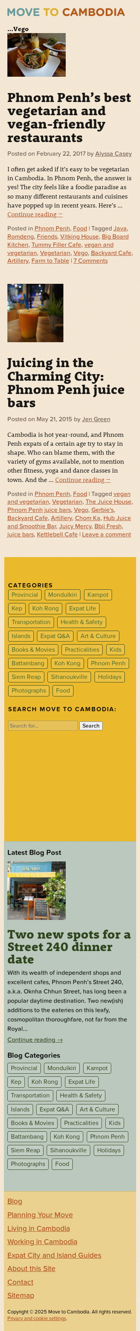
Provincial (25, 595)
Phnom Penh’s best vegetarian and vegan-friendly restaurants (69, 117)
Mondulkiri (62, 595)
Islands (21, 636)
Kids (115, 650)
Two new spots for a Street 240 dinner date (69, 946)
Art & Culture (98, 636)
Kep (17, 608)
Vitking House (79, 237)
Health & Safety (82, 622)
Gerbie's (102, 510)
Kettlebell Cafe (57, 534)
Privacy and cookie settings (36, 1318)
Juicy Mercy (75, 526)
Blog (14, 1201)
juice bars (20, 534)
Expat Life (82, 608)
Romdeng (20, 237)
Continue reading (35, 214)
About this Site (31, 1268)
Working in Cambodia (42, 1242)
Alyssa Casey (113, 154)
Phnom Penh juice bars (39, 510)
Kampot (98, 595)
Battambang (28, 663)
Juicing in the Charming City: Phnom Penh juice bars (66, 382)
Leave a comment (106, 534)
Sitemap (20, 1295)
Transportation (31, 622)
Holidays (109, 677)
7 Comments (91, 261)
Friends (47, 237)
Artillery (17, 261)
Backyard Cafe (111, 253)
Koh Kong (67, 663)
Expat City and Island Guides (54, 1255)
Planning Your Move (40, 1215)
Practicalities (82, 650)
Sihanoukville (69, 677)
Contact (20, 1282)
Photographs (29, 691)
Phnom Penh (52, 228)
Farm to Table (50, 261)
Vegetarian (55, 253)
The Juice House (108, 502)
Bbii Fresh (108, 526)
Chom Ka (87, 518)
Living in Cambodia (38, 1228)
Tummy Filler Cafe (56, 245)
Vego (81, 253)
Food (80, 228)
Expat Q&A (55, 636)
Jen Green (96, 419)
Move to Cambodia (66, 12)
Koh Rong (45, 608)
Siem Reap (26, 677)
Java (120, 228)
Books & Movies (33, 650)
